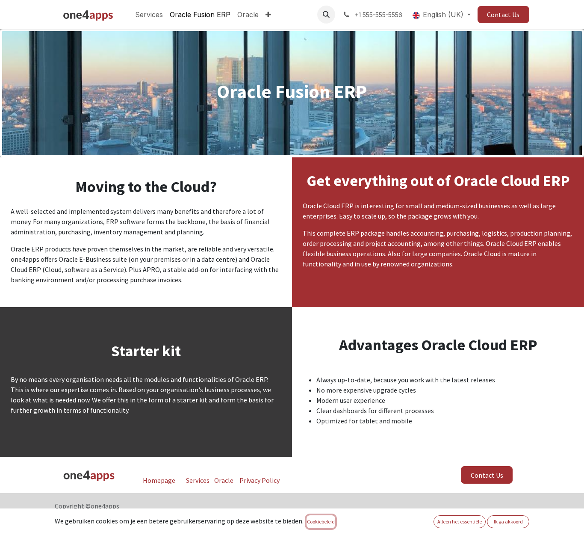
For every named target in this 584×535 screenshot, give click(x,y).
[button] (326, 15)
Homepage (159, 480)
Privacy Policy (259, 480)
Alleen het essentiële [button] (459, 521)
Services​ (197, 480)
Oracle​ (223, 480)
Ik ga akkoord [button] (508, 521)
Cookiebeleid (321, 521)
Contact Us (503, 14)
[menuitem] (149, 14)
